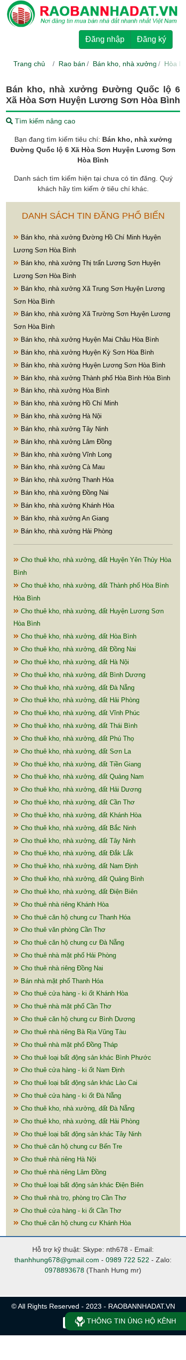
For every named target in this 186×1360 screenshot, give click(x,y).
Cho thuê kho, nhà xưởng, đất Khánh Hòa (80, 815)
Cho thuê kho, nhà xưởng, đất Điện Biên (78, 891)
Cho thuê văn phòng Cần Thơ (62, 929)
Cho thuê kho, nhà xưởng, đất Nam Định (78, 866)
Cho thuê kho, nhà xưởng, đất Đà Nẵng (76, 687)
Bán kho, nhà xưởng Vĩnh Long (65, 454)
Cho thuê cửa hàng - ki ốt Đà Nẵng (70, 1095)
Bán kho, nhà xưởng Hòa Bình (64, 390)
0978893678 (64, 1270)
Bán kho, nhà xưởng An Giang (64, 518)
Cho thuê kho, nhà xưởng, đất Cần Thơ (77, 802)
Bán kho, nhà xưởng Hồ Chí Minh (68, 403)
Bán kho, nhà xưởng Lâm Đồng (65, 441)
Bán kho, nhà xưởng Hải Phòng (65, 531)
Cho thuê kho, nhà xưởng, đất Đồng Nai (77, 649)
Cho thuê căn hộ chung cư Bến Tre (70, 1146)
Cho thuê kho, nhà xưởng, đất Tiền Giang (80, 764)
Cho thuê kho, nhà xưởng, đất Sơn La (75, 751)
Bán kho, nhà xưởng (125, 64)
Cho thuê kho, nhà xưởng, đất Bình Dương (82, 675)
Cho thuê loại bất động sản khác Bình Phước (85, 1057)
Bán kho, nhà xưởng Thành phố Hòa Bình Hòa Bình (94, 378)
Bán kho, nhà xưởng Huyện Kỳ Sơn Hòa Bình (86, 352)
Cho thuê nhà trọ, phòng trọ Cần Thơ (72, 1197)
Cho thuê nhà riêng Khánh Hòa (64, 904)
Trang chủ (29, 64)
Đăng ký (151, 39)
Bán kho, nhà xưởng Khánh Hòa (66, 505)
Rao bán (72, 64)
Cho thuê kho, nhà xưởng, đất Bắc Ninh (77, 828)
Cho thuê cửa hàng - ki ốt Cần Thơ (70, 1210)
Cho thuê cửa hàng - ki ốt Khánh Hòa (73, 993)
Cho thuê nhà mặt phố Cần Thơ (65, 1006)
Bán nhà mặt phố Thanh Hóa (61, 981)
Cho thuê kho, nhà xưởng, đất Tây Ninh (77, 840)
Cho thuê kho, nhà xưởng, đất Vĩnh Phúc (79, 713)
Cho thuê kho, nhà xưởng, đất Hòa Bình (77, 636)
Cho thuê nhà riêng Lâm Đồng (62, 1172)
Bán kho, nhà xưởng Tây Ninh (63, 429)
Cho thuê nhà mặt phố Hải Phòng (67, 955)
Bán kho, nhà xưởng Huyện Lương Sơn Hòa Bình (92, 365)
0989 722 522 (127, 1260)
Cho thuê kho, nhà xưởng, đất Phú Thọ (76, 738)
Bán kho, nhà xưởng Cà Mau (62, 467)
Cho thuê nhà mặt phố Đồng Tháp (68, 1044)
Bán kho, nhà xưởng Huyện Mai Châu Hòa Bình (89, 339)
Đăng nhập (104, 39)
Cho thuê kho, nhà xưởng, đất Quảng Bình (81, 878)
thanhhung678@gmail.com (56, 1260)
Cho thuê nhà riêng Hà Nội (57, 1159)
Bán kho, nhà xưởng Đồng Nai (64, 492)
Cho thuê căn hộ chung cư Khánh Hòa (75, 1223)
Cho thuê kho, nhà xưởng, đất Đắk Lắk (76, 853)
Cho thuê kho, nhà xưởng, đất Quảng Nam (81, 776)
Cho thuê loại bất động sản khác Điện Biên (81, 1185)
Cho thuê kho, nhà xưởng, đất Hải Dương (80, 789)
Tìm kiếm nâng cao (44, 121)
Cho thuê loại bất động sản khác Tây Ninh (80, 1134)
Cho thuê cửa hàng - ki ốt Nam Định (71, 1070)
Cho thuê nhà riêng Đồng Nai (61, 968)
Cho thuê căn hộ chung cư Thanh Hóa (74, 917)
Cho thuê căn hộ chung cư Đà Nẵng (71, 942)
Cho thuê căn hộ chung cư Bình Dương (77, 1019)
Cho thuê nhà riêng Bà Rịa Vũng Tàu (72, 1032)
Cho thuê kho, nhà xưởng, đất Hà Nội (74, 662)
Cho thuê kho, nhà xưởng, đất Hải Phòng (79, 700)
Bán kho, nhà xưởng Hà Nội (60, 416)
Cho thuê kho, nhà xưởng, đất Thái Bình (78, 725)
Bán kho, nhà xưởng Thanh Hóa (66, 479)
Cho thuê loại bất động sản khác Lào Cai (78, 1082)
